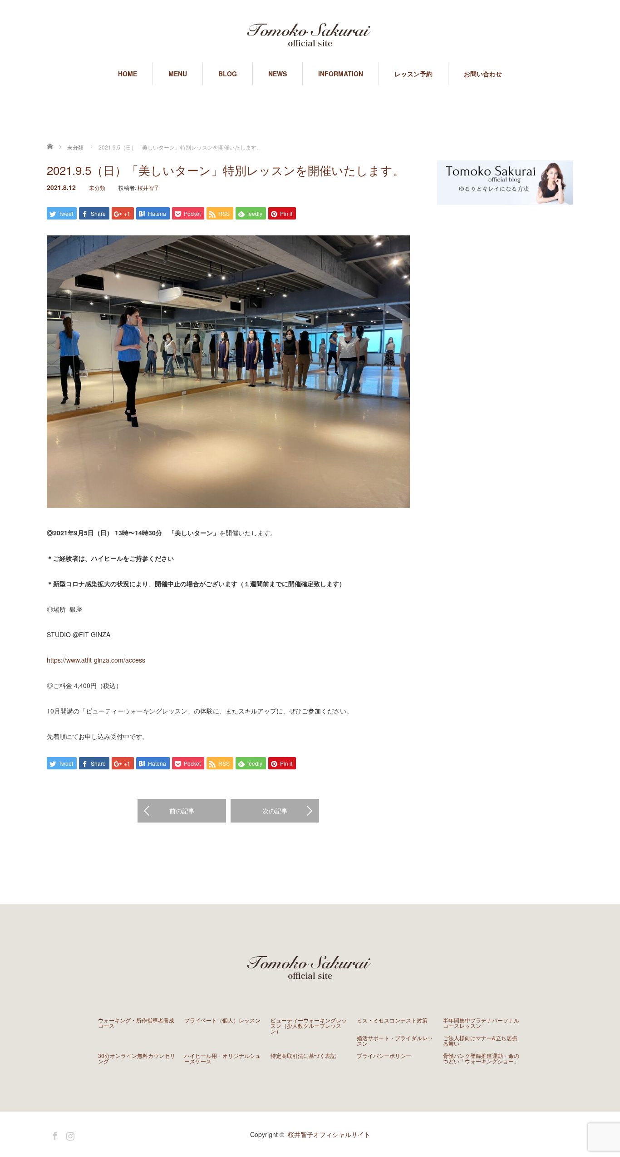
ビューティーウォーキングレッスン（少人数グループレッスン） (309, 1025)
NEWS (277, 73)
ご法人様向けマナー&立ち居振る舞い (480, 1040)
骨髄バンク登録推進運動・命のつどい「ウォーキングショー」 (481, 1058)
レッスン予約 (413, 73)
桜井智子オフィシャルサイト (329, 1134)
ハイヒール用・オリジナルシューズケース (222, 1058)
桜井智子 (148, 187)
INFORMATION (340, 73)
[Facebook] (53, 1134)
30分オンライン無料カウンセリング (136, 1058)
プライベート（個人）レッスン (222, 1020)
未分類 (97, 187)
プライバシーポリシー (384, 1055)
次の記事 (275, 810)
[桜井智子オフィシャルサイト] (310, 36)
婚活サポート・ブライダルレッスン (395, 1040)
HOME (127, 73)
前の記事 (182, 810)
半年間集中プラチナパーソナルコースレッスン (481, 1022)
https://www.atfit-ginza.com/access (96, 659)
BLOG (227, 73)
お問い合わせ (483, 73)
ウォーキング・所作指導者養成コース (136, 1022)
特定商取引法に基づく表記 (303, 1055)
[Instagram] (69, 1134)
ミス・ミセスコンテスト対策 (392, 1020)
